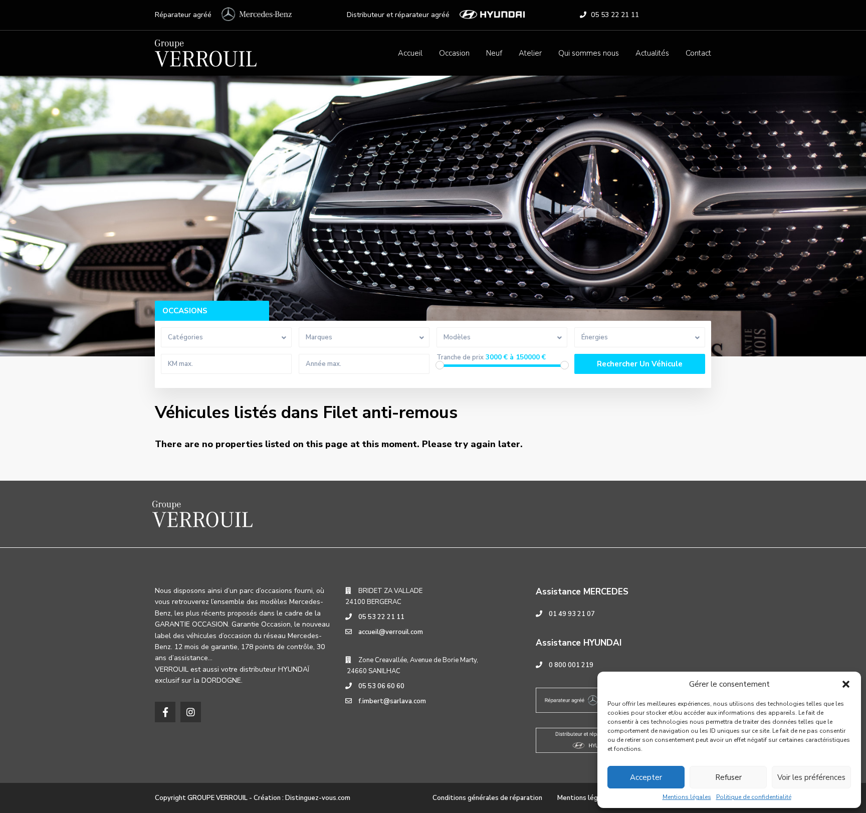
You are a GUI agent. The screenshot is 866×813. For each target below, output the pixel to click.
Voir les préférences (811, 777)
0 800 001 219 (571, 665)
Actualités (652, 53)
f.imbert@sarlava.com (392, 701)
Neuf (494, 53)
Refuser (728, 777)
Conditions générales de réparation (487, 797)
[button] (846, 684)
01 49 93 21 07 (572, 614)
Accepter (646, 777)
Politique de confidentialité (753, 797)
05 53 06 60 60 (381, 686)
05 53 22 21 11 (615, 15)
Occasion (454, 53)
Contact (698, 53)
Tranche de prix (460, 357)
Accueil (410, 53)
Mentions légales (687, 797)
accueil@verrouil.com (390, 632)
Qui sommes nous (588, 53)
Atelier (530, 53)
